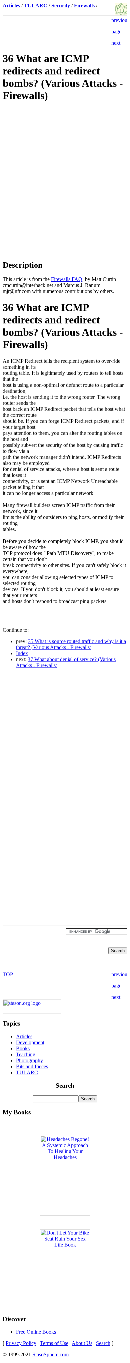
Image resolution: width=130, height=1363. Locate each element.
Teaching (25, 1054)
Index (22, 653)
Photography (29, 1060)
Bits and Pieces (32, 1066)
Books (23, 1048)
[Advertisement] (65, 156)
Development (30, 1042)
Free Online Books (36, 1332)
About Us (82, 1343)
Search (103, 1343)
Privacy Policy (21, 1343)
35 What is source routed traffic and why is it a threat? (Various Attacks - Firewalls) (71, 644)
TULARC (27, 1072)
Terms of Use (54, 1343)
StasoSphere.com (50, 1354)
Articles (24, 1036)
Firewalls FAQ (66, 279)
